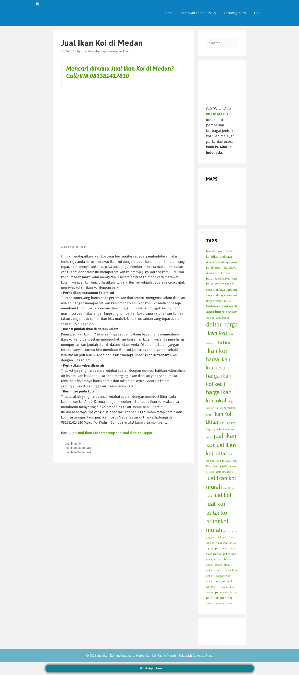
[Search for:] (222, 43)
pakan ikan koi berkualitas (221, 570)
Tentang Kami (235, 13)
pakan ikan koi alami (218, 565)
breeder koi (214, 251)
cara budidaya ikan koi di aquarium (221, 306)
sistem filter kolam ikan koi (219, 603)
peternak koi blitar (219, 597)
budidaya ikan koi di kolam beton (221, 273)
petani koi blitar (226, 592)
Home (168, 13)
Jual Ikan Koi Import (78, 452)
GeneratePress (203, 655)
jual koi (222, 495)
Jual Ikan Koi (73, 443)
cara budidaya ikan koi (221, 289)
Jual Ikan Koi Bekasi (78, 447)
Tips (256, 13)
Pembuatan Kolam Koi (198, 13)
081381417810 (109, 75)
